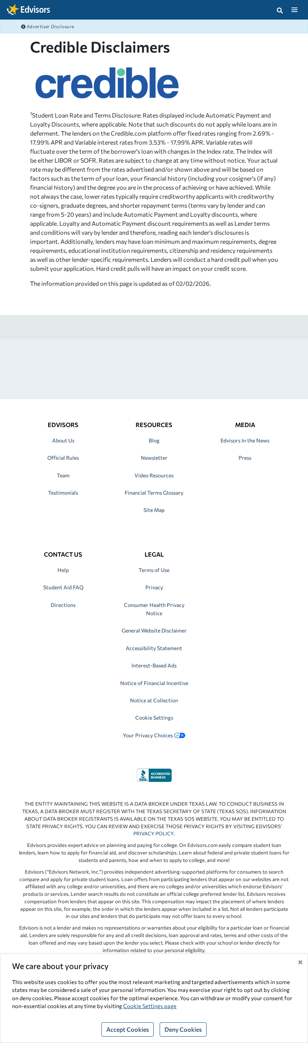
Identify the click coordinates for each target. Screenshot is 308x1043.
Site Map (154, 510)
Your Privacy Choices (148, 735)
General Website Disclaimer (154, 630)
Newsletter (154, 457)
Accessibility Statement (154, 648)
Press (245, 457)
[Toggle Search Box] (280, 9)
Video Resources (154, 475)
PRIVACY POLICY (153, 833)
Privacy (154, 587)
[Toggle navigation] (294, 10)
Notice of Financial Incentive (154, 683)
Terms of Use (154, 570)
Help (63, 570)
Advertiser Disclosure (50, 26)
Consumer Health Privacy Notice (154, 609)
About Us (63, 440)
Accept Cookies (127, 1029)
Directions (63, 605)
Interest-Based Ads (154, 665)
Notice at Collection (154, 700)
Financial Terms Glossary (154, 492)
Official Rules (63, 457)
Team (63, 475)
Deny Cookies (183, 1029)
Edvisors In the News (244, 440)
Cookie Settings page (150, 1005)
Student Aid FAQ (63, 587)
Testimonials (63, 492)
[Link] (154, 774)
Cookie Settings (154, 717)
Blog (154, 440)
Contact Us (63, 554)
